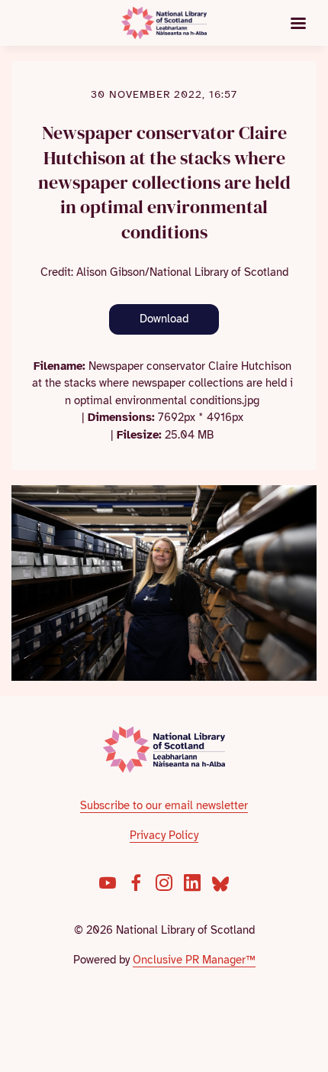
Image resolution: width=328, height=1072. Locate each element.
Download (164, 318)
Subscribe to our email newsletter (164, 805)
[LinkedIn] (192, 882)
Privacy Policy (164, 835)
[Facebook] (135, 882)
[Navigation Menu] (298, 23)
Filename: (59, 366)
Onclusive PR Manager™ (194, 960)
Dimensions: (121, 417)
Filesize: (139, 435)
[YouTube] (107, 882)
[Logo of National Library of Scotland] (164, 749)
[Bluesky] (220, 882)
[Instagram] (164, 882)
